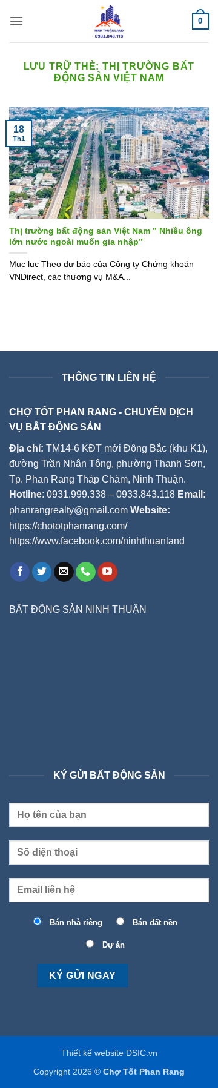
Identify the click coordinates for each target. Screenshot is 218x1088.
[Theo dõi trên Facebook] (20, 572)
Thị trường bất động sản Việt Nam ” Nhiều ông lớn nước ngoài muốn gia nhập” (105, 236)
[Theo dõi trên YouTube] (107, 572)
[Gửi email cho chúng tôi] (64, 572)
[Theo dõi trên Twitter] (42, 572)
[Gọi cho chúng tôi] (86, 572)
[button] (16, 21)
